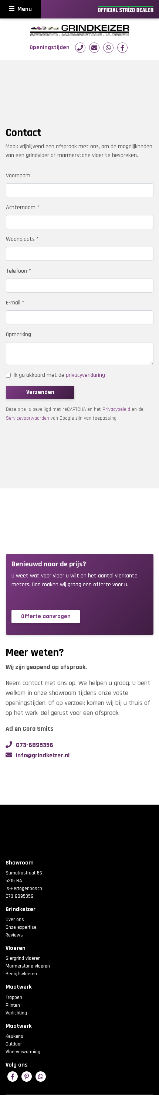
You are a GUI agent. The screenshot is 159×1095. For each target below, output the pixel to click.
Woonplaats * (22, 239)
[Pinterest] (26, 1076)
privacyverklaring (85, 375)
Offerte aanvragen (46, 616)
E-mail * (15, 303)
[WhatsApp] (108, 47)
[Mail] (94, 47)
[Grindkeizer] (79, 30)
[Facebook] (122, 47)
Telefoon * (18, 271)
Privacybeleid (116, 409)
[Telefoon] (80, 47)
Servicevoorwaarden (27, 418)
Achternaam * (23, 207)
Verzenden (40, 392)
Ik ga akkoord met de (59, 375)
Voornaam (18, 176)
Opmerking (18, 334)
